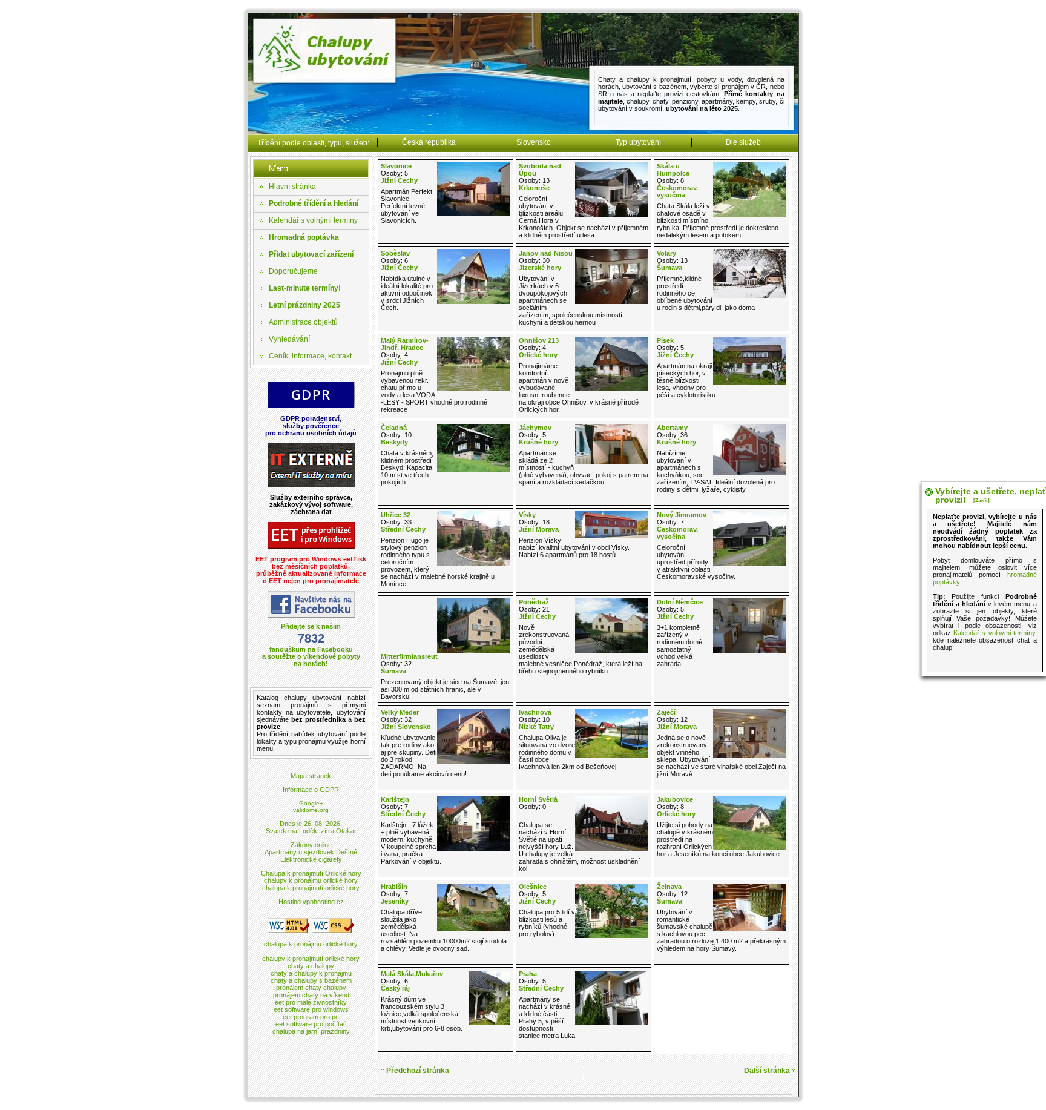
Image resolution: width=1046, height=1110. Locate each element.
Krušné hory (538, 442)
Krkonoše (534, 187)
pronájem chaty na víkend (311, 995)
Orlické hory (538, 354)
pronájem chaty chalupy (311, 987)
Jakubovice (675, 799)
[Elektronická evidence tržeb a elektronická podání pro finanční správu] (311, 546)
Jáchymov (535, 427)
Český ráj (395, 988)
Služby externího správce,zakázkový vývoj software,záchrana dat (311, 504)
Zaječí (666, 712)
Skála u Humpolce (673, 169)
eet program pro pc (311, 1016)
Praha (528, 973)
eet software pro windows (311, 1009)
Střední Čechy (403, 529)
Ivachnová (535, 712)
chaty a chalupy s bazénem (311, 980)
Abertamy (672, 427)
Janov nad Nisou (546, 253)
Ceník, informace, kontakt (310, 356)
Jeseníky (395, 901)
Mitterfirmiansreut (409, 656)
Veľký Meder (400, 712)
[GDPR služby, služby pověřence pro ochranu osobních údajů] (311, 406)
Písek (665, 340)
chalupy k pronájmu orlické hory (311, 880)
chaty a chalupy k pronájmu (311, 973)
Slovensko (533, 142)
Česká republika (429, 142)
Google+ (311, 803)
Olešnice (533, 886)
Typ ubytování (638, 142)
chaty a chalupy (311, 966)
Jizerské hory (540, 267)
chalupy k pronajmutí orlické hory (311, 958)
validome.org (311, 810)
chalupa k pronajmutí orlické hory (311, 887)
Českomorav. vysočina (677, 191)
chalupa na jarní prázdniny (311, 1031)
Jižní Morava (539, 529)
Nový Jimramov (681, 514)
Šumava (669, 267)
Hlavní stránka (292, 186)
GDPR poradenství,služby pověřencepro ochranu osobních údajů (311, 426)
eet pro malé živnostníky (311, 1002)
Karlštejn (395, 799)
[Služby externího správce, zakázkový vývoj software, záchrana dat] (311, 484)
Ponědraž (534, 602)
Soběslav (395, 253)
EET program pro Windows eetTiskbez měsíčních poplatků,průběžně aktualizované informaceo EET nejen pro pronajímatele (310, 569)
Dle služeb (743, 142)
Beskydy (394, 442)
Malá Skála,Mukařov (412, 973)
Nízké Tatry (536, 726)
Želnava (669, 886)
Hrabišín (394, 886)
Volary (666, 253)
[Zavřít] (981, 500)
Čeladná (394, 427)
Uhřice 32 (395, 514)
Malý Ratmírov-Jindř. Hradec (405, 344)
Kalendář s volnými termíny (313, 220)
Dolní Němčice (680, 602)
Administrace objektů (303, 322)
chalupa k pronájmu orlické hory (311, 944)
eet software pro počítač (311, 1024)
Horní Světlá (538, 799)
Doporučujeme (293, 271)
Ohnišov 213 (539, 340)
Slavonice (396, 166)
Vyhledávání (289, 339)
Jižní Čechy (399, 180)
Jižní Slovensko (406, 726)
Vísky (527, 514)
